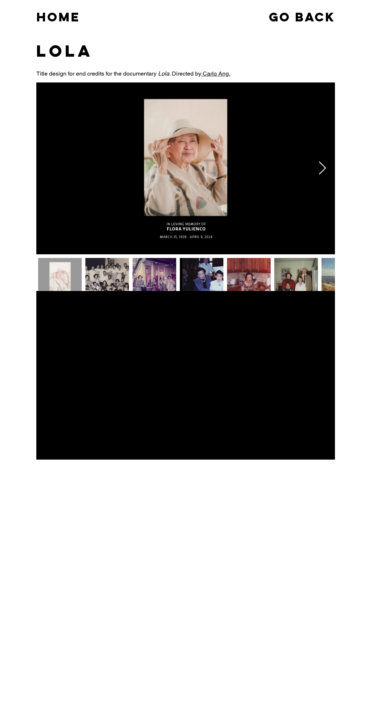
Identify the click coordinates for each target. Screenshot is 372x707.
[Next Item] (322, 168)
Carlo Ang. (215, 73)
